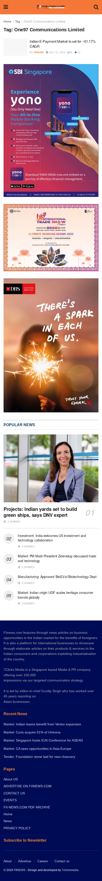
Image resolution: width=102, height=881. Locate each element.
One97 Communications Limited (44, 21)
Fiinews (39, 52)
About (8, 861)
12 (78, 52)
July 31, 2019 (56, 52)
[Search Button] (96, 7)
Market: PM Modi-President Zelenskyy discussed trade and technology (57, 558)
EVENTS (10, 800)
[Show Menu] (6, 7)
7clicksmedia (70, 870)
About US (11, 779)
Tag (17, 21)
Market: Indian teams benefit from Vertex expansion (42, 724)
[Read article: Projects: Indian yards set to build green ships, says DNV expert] (51, 468)
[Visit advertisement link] (51, 345)
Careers (42, 861)
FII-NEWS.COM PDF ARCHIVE (27, 807)
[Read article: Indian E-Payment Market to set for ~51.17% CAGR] (15, 47)
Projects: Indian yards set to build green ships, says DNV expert (40, 511)
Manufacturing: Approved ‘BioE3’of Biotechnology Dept (57, 576)
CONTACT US (14, 793)
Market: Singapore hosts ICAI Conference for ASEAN (43, 740)
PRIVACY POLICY (17, 828)
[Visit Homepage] (51, 7)
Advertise (24, 861)
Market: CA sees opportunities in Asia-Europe (37, 748)
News (8, 821)
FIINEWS (19, 870)
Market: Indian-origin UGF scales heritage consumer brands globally (55, 595)
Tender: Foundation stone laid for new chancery (39, 757)
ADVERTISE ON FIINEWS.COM (27, 786)
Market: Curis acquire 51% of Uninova (32, 732)
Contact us (62, 861)
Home (7, 21)
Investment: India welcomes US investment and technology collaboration (52, 538)
